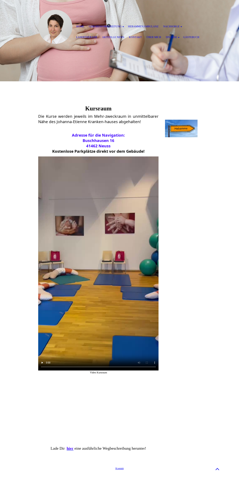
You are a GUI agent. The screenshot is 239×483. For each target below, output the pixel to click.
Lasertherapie (86, 37)
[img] (55, 27)
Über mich (153, 37)
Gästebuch (191, 37)
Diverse (171, 37)
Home (80, 26)
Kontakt (119, 468)
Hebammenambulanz (143, 26)
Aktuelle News (113, 37)
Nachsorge (171, 26)
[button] (217, 469)
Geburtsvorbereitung (105, 26)
